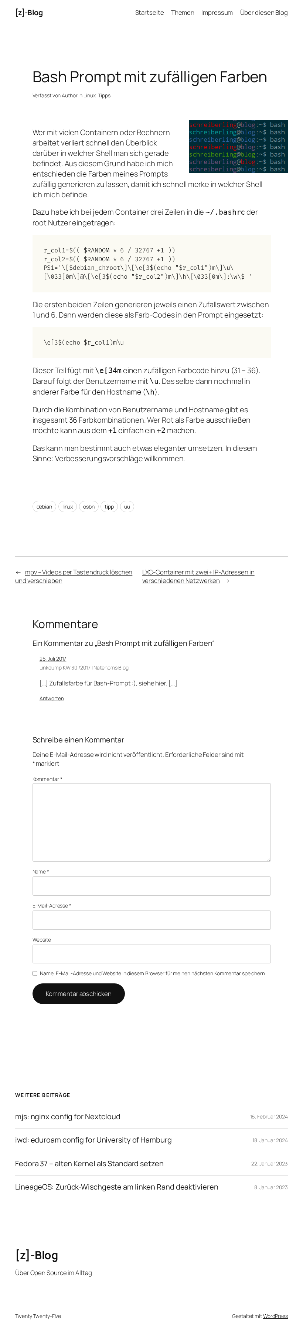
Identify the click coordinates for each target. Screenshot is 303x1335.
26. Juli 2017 (53, 658)
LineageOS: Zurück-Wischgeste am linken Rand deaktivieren (116, 1187)
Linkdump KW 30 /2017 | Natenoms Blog (84, 667)
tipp (109, 506)
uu (127, 506)
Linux (90, 95)
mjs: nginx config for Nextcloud (67, 1117)
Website (42, 939)
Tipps (104, 95)
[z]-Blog (28, 12)
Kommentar (47, 778)
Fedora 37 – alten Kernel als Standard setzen (89, 1164)
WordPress (275, 1315)
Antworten (52, 698)
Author (69, 95)
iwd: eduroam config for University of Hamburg (93, 1140)
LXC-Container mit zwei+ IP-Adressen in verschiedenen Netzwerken (198, 576)
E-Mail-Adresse (52, 905)
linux (67, 506)
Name (41, 871)
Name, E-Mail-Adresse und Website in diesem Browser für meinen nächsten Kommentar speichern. (153, 973)
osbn (89, 506)
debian (44, 506)
